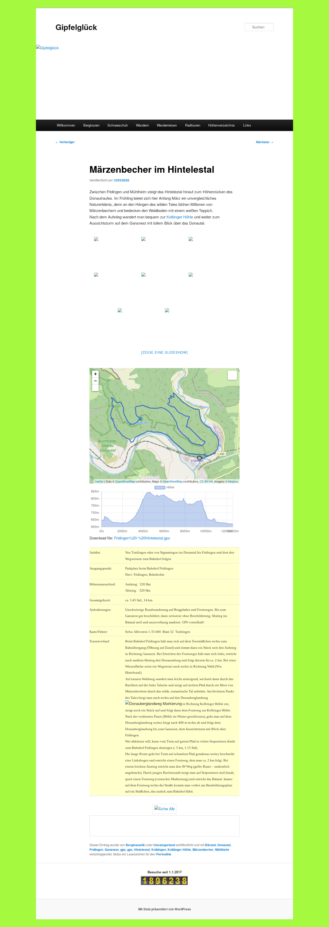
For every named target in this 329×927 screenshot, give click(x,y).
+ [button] (95, 373)
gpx (130, 849)
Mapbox (233, 481)
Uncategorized (164, 845)
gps (123, 849)
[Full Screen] (95, 387)
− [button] (95, 380)
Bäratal (210, 845)
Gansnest (112, 849)
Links (247, 125)
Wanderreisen (167, 125)
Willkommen (66, 125)
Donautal (224, 845)
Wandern (142, 125)
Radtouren (192, 125)
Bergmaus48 (135, 845)
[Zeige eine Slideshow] (164, 352)
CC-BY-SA (206, 481)
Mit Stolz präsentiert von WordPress (164, 909)
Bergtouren (91, 125)
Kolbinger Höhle (180, 216)
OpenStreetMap (125, 481)
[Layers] (232, 375)
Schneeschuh (117, 125)
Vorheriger (65, 142)
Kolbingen (158, 849)
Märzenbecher (203, 849)
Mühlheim (222, 849)
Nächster (264, 142)
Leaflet (99, 481)
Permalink (163, 854)
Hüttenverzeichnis (221, 125)
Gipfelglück (76, 26)
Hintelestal (142, 849)
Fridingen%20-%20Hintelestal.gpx (142, 537)
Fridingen (96, 849)
